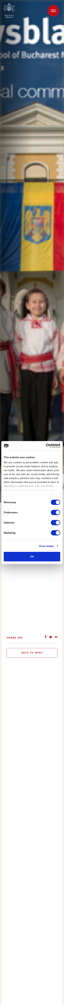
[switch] (55, 512)
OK (32, 556)
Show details (46, 546)
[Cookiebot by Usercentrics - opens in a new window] (46, 446)
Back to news (32, 652)
